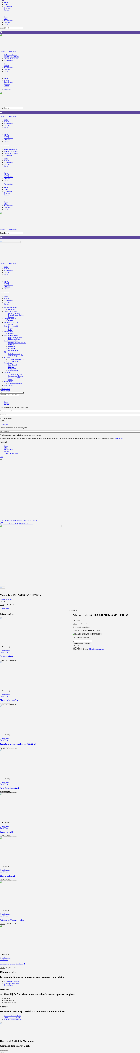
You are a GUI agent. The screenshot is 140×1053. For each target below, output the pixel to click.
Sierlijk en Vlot (13, 370)
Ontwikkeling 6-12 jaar (15, 356)
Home (6, 2)
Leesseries (11, 346)
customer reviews (6, 599)
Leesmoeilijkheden (14, 350)
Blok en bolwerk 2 (7, 876)
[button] (70, 13)
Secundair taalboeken (15, 374)
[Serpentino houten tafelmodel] (14, 926)
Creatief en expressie (11, 311)
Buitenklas (11, 309)
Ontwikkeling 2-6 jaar (15, 354)
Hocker (10, 328)
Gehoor (10, 324)
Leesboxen (11, 344)
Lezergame (11, 348)
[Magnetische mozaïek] (14, 663)
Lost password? (5, 424)
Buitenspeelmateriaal (11, 307)
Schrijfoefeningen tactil (9, 788)
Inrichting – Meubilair (11, 326)
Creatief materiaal (14, 313)
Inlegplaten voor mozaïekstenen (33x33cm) (18, 744)
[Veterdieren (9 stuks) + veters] (14, 882)
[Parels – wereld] (14, 794)
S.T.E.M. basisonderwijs (16, 359)
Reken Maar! (8, 385)
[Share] (5, 1050)
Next (1, 522)
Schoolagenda (12, 365)
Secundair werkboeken (15, 376)
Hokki (10, 330)
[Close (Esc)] (7, 1050)
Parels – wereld (6, 832)
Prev (1, 457)
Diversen (11, 317)
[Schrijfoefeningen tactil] (14, 750)
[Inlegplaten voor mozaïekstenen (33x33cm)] (14, 706)
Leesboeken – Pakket (11, 341)
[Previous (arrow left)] (1, 1052)
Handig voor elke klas (11, 322)
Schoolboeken (8, 6)
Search (2, 28)
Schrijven (11, 367)
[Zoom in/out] (1, 1050)
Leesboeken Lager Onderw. (17, 343)
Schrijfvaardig (12, 369)
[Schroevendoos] (14, 619)
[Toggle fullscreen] (3, 1050)
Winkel (6, 66)
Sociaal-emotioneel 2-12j (12, 378)
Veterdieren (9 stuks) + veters (12, 920)
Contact (6, 10)
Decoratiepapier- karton (15, 315)
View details (4, 612)
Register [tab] (6, 404)
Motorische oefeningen (11, 453)
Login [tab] (6, 402)
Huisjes (10, 320)
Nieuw (6, 352)
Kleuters (11, 333)
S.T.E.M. (7, 357)
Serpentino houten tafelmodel (12, 964)
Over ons (7, 8)
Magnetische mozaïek (9, 700)
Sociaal (10, 380)
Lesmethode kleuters (15, 337)
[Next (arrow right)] (3, 1052)
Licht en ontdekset (14, 339)
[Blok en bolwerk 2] (14, 838)
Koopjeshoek (8, 331)
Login (2, 420)
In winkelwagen (5, 608)
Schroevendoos (6, 656)
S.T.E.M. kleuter (13, 361)
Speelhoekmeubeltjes (15, 383)
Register (3, 442)
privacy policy (118, 438)
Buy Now (87, 643)
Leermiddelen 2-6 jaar (11, 335)
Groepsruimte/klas (10, 319)
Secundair (7, 372)
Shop (5, 4)
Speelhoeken (8, 381)
